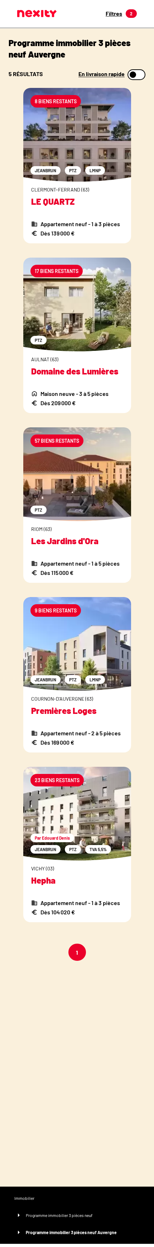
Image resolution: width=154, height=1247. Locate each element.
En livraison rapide (101, 74)
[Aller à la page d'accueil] (37, 13)
